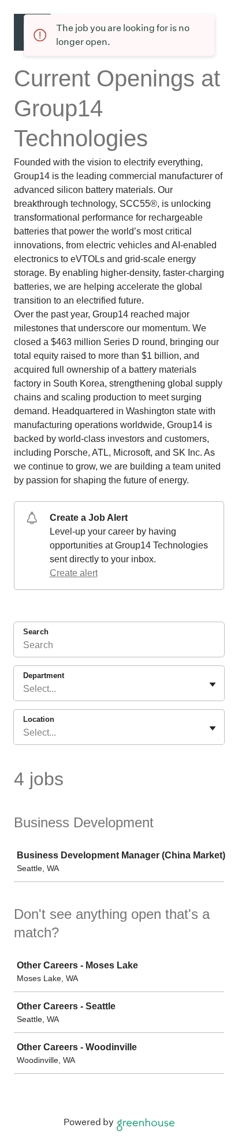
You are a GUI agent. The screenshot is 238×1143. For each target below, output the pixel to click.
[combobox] (24, 689)
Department (43, 675)
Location (38, 719)
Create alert (74, 573)
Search (36, 631)
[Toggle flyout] (213, 684)
